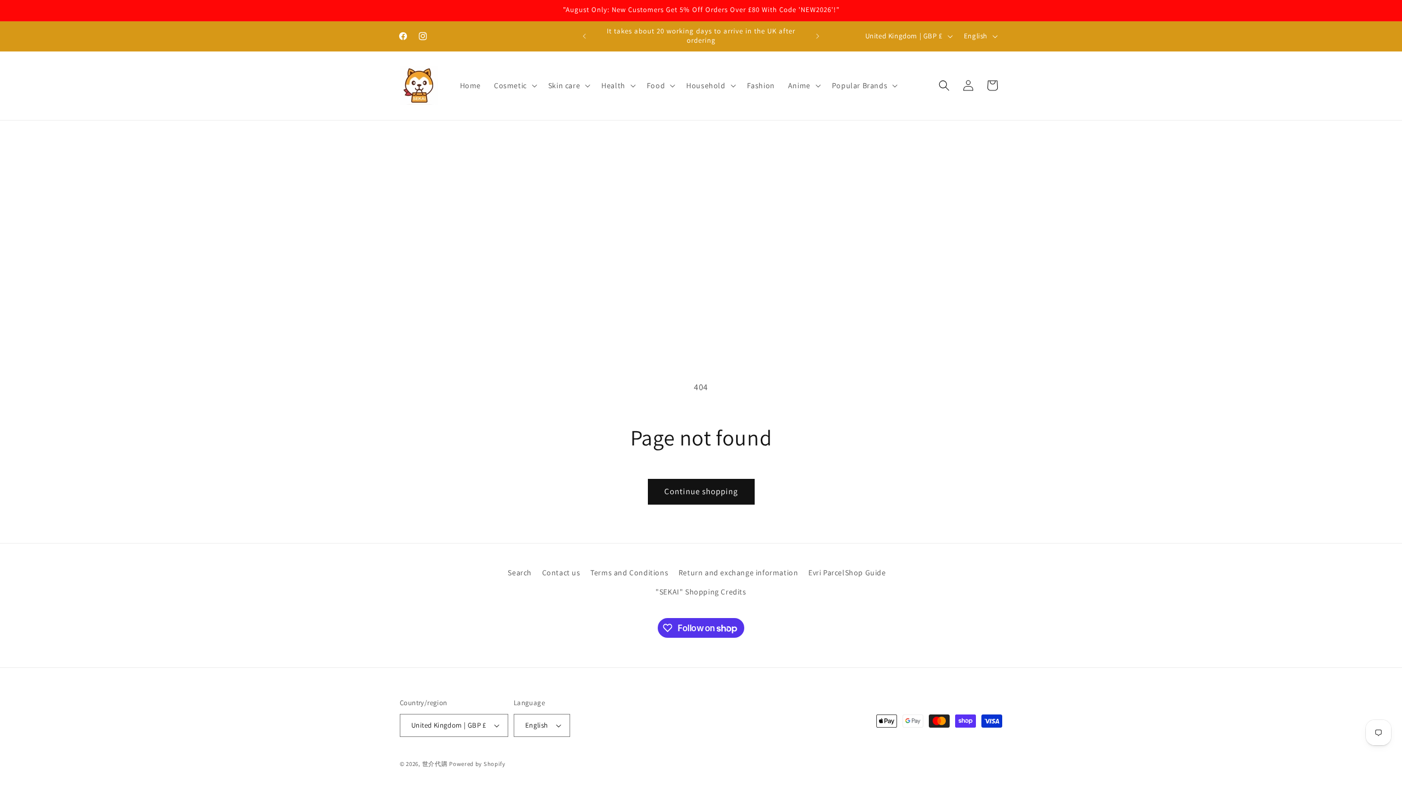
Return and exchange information (738, 573)
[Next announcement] (818, 36)
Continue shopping (701, 491)
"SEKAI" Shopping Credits (701, 592)
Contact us (561, 573)
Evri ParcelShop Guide (847, 573)
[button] (514, 85)
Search (520, 573)
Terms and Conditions (629, 573)
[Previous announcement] (584, 36)
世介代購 (436, 764)
